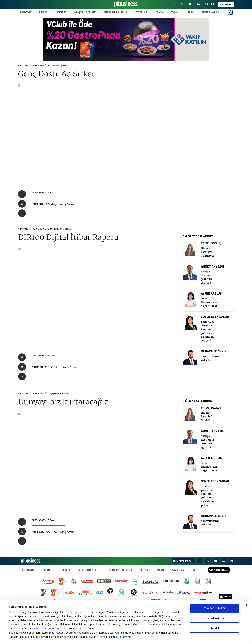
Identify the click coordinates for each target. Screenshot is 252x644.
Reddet (214, 628)
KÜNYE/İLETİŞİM (183, 561)
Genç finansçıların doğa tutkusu (209, 302)
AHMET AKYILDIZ (212, 266)
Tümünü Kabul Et (214, 608)
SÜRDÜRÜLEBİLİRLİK (115, 12)
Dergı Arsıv (38, 65)
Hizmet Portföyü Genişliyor (207, 252)
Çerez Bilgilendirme (47, 628)
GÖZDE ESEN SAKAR (215, 316)
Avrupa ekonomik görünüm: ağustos (207, 277)
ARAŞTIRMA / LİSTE (85, 12)
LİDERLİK (61, 12)
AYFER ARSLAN (211, 293)
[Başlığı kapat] (246, 605)
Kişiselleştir (213, 618)
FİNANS (43, 12)
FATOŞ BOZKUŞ (211, 243)
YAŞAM (175, 12)
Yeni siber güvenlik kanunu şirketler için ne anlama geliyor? (209, 331)
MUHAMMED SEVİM (214, 351)
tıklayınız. (126, 636)
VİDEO (190, 12)
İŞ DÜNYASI (25, 12)
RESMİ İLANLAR (210, 12)
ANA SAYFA (23, 65)
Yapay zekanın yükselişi (210, 358)
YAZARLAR (141, 12)
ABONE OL (226, 4)
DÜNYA (159, 12)
